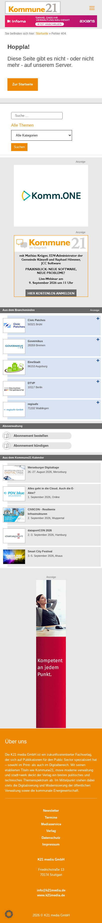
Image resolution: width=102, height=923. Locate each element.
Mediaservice (51, 824)
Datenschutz (51, 838)
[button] (9, 914)
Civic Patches (36, 320)
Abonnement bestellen (31, 436)
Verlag (51, 831)
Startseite (42, 33)
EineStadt (34, 362)
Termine (51, 817)
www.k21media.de (51, 895)
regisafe (33, 404)
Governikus (35, 341)
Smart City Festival (40, 551)
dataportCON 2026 (40, 530)
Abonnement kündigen (31, 445)
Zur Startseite (22, 84)
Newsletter (51, 810)
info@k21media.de (51, 890)
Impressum (51, 844)
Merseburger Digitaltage (43, 467)
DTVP (31, 383)
